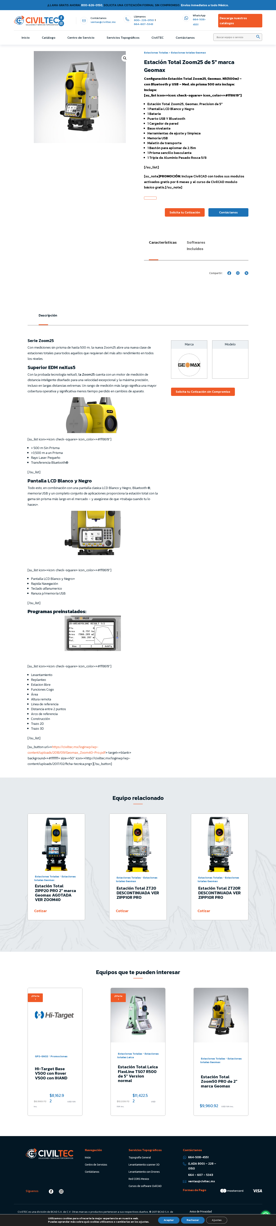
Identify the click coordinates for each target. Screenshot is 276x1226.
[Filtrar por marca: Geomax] (189, 375)
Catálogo (48, 37)
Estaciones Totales (156, 52)
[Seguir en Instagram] (61, 23)
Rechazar (193, 1220)
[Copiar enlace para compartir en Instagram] (238, 273)
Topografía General (140, 1157)
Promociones (225, 1060)
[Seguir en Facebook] (61, 18)
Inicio (26, 37)
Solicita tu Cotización (185, 212)
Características (163, 242)
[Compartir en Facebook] (229, 273)
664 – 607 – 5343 (200, 1174)
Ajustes (217, 1220)
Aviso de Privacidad (201, 1211)
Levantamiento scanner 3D (144, 1164)
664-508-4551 (198, 1157)
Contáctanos (185, 37)
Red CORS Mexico (139, 1178)
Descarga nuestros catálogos (233, 20)
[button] (124, 58)
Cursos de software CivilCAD (145, 1186)
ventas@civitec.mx (201, 1181)
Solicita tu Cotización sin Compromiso (203, 391)
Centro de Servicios (96, 1164)
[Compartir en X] (246, 273)
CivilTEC (158, 37)
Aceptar (169, 1220)
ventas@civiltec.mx (103, 22)
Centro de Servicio (80, 37)
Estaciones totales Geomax (188, 52)
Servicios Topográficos (123, 37)
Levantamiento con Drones (144, 1171)
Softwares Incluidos (196, 246)
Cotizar (40, 911)
